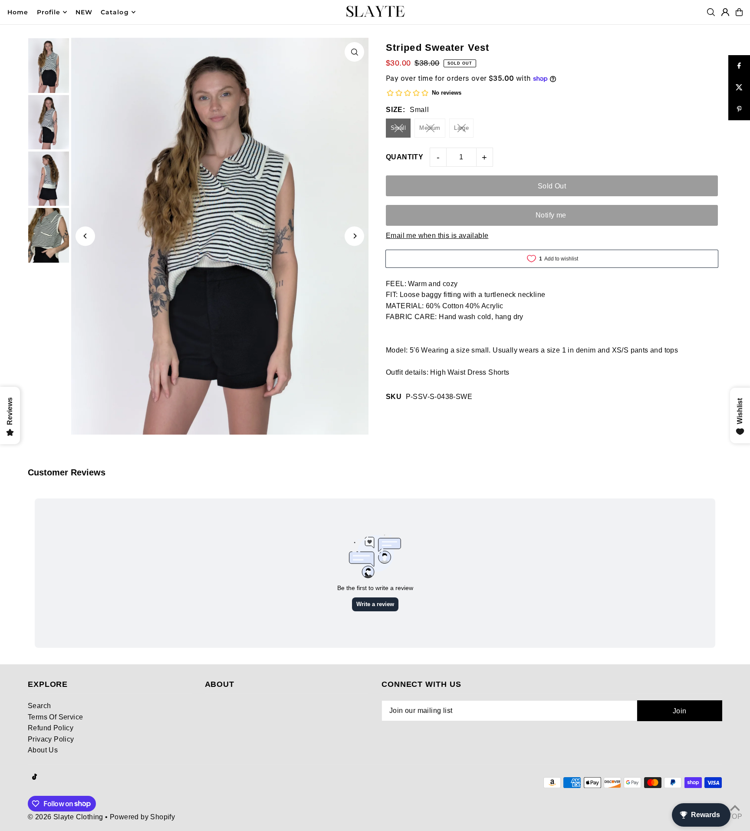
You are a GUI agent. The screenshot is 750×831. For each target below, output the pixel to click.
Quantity (404, 157)
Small (398, 128)
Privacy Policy (51, 739)
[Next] (354, 236)
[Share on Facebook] (739, 66)
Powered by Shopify (142, 817)
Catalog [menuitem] (114, 12)
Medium (429, 128)
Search (39, 705)
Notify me (551, 215)
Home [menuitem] (17, 12)
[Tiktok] (34, 777)
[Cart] (739, 12)
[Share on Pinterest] (739, 109)
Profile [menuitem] (48, 12)
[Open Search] (711, 12)
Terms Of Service (55, 717)
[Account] (725, 12)
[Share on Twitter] (739, 88)
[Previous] (85, 236)
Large (461, 128)
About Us (43, 750)
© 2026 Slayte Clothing (65, 817)
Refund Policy (50, 728)
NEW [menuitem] (84, 12)
